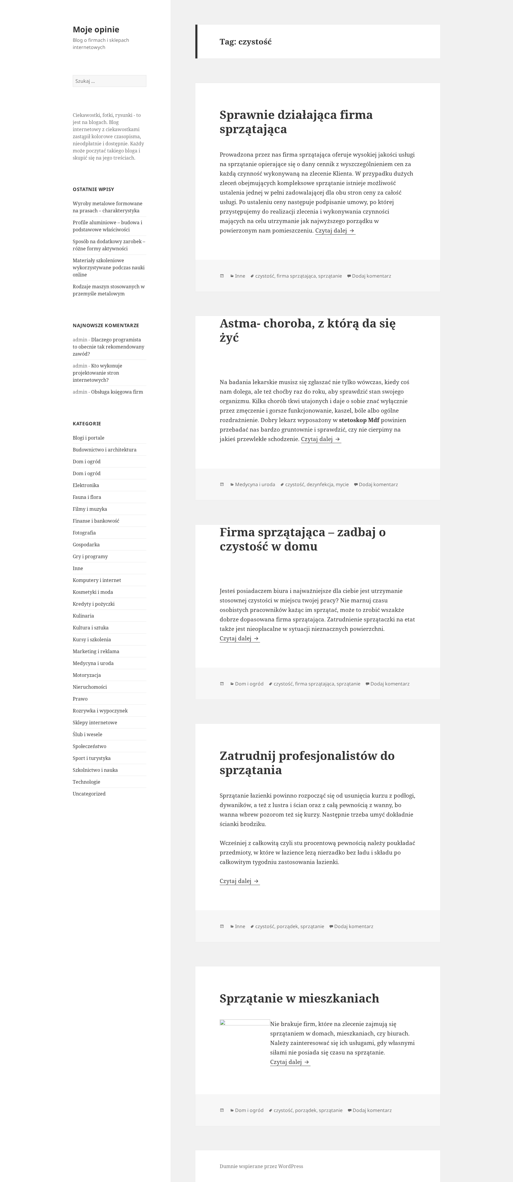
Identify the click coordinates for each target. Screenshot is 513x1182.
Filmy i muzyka (90, 509)
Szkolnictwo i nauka (95, 770)
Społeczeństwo (89, 746)
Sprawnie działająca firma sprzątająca (296, 121)
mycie (342, 484)
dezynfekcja (320, 484)
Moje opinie (96, 29)
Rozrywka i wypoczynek (100, 710)
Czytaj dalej (335, 230)
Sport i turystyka (92, 758)
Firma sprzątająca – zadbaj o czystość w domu (303, 539)
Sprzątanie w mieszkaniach (299, 998)
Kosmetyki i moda (93, 592)
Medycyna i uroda (93, 663)
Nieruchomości (90, 687)
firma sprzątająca (296, 276)
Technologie (86, 782)
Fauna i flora (87, 497)
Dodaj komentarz (371, 276)
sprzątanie (330, 276)
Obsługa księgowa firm (117, 392)
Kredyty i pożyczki (94, 604)
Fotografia (84, 532)
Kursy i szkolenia (92, 639)
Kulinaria (83, 616)
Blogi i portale (88, 438)
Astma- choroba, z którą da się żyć (308, 330)
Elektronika (86, 485)
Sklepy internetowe (95, 722)
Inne (78, 568)
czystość (264, 276)
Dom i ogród (87, 461)
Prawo (80, 699)
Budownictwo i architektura (105, 449)
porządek (287, 926)
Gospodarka (86, 544)
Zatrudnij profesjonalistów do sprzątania (307, 762)
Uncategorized (89, 793)
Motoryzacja (87, 675)
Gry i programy (90, 556)
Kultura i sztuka (91, 627)
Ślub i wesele (87, 734)
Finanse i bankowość (96, 521)
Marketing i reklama (96, 651)
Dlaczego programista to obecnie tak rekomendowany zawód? (108, 346)
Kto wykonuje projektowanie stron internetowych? (97, 372)
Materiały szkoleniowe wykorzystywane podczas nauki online (109, 267)
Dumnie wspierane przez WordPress (261, 1166)
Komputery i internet (97, 580)
